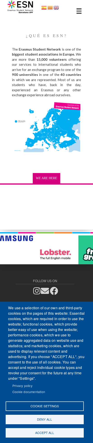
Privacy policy (22, 385)
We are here (46, 178)
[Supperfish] (79, 11)
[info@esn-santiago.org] (46, 291)
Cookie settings (44, 406)
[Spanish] (44, 9)
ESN (14, 19)
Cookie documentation (28, 391)
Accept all (44, 432)
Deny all (44, 419)
